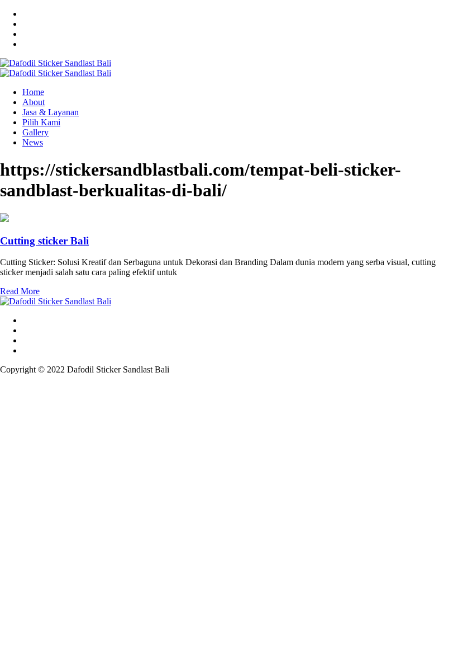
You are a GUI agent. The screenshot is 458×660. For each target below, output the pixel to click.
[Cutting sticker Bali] (4, 219)
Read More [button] (20, 291)
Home (33, 92)
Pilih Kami (41, 122)
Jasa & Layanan (50, 112)
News (32, 142)
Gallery (35, 132)
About (33, 102)
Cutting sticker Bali (44, 241)
